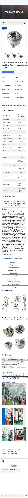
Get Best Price (7, 72)
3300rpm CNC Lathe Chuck (9, 453)
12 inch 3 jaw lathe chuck (12, 449)
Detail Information (7, 105)
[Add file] (2, 495)
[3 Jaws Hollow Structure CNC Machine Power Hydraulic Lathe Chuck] (14, 39)
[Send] (26, 495)
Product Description (20, 105)
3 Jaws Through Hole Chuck (9, 451)
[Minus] (26, 461)
